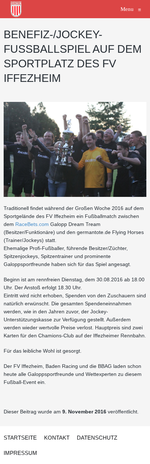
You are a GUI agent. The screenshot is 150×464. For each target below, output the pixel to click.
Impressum (20, 453)
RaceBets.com (32, 224)
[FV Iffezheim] (16, 9)
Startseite (20, 438)
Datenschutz (97, 438)
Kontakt (57, 438)
